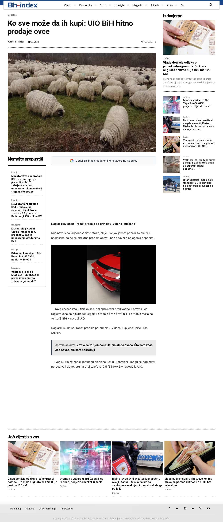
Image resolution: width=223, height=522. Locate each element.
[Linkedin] (193, 508)
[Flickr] (177, 508)
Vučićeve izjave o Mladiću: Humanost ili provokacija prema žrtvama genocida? (25, 276)
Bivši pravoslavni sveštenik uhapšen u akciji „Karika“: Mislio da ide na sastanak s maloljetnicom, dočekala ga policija (137, 483)
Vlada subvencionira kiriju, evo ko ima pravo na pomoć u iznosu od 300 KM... (198, 143)
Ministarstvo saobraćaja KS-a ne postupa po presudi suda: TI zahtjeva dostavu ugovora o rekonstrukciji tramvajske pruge (26, 183)
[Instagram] (185, 508)
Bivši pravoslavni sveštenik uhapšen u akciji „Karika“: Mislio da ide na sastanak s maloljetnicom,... (198, 124)
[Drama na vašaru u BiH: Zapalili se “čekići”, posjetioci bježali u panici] (171, 105)
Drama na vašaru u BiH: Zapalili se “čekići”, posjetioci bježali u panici (197, 103)
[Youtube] (208, 508)
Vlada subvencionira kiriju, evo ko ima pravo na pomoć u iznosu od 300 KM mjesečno (188, 482)
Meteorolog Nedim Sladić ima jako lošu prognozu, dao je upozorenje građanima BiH (25, 235)
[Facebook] (169, 508)
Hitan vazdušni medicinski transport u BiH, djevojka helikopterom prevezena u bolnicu (198, 184)
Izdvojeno (15, 172)
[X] (200, 508)
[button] (211, 5)
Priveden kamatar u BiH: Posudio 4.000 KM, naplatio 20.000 (26, 256)
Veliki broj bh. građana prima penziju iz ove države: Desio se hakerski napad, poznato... (199, 164)
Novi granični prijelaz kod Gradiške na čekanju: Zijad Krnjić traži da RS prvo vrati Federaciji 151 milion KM (26, 210)
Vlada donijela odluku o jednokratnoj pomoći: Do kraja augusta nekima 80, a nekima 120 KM (186, 68)
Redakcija (19, 41)
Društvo (12, 14)
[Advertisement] (103, 193)
